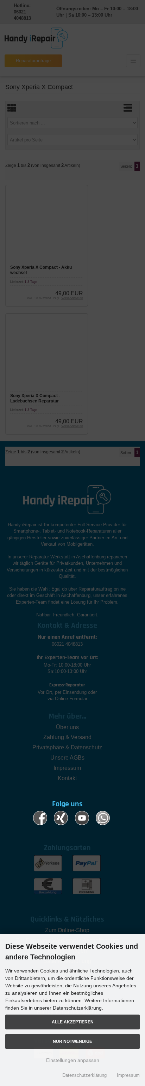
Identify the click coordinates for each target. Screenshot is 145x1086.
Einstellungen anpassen (72, 1060)
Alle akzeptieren (73, 1022)
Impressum (128, 1075)
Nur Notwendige (72, 1041)
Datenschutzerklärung (84, 1075)
